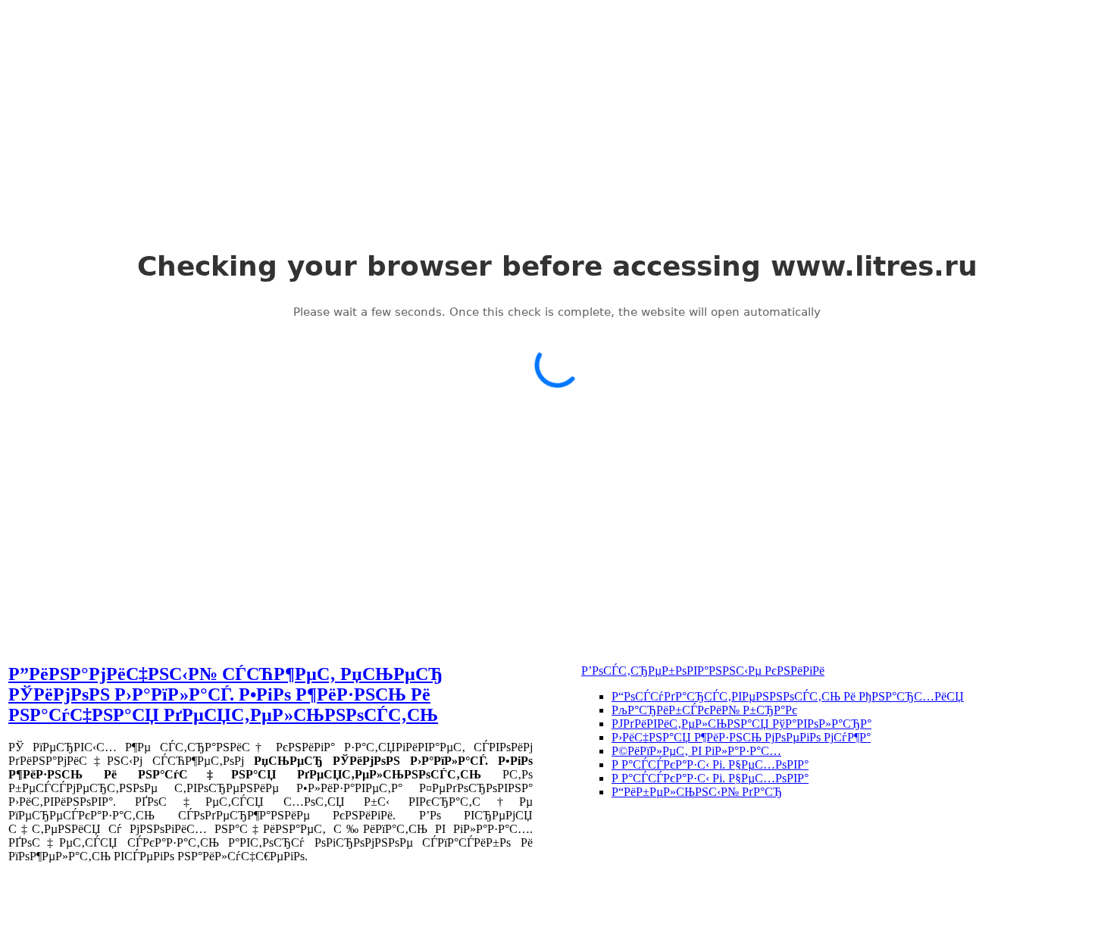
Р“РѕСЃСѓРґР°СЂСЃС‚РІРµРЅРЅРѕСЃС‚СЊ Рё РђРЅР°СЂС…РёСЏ (788, 696)
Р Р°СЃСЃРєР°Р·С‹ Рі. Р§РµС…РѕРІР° (710, 764)
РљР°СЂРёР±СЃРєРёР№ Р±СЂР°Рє (704, 710)
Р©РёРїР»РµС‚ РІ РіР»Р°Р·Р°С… (696, 750)
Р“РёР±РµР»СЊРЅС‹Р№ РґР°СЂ (697, 791)
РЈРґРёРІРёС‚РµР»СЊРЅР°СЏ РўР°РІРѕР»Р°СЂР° (741, 723)
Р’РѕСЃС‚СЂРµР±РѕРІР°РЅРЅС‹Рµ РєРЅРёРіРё (703, 670)
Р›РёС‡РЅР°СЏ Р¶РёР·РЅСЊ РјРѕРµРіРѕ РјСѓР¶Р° (741, 737)
